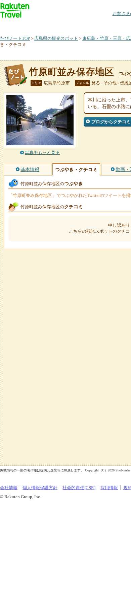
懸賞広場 (78, 25)
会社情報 (8, 487)
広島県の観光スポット (56, 38)
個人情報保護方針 (40, 487)
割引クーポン (106, 25)
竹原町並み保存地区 (71, 72)
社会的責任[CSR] (78, 487)
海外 (51, 25)
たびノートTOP (15, 38)
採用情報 (109, 487)
